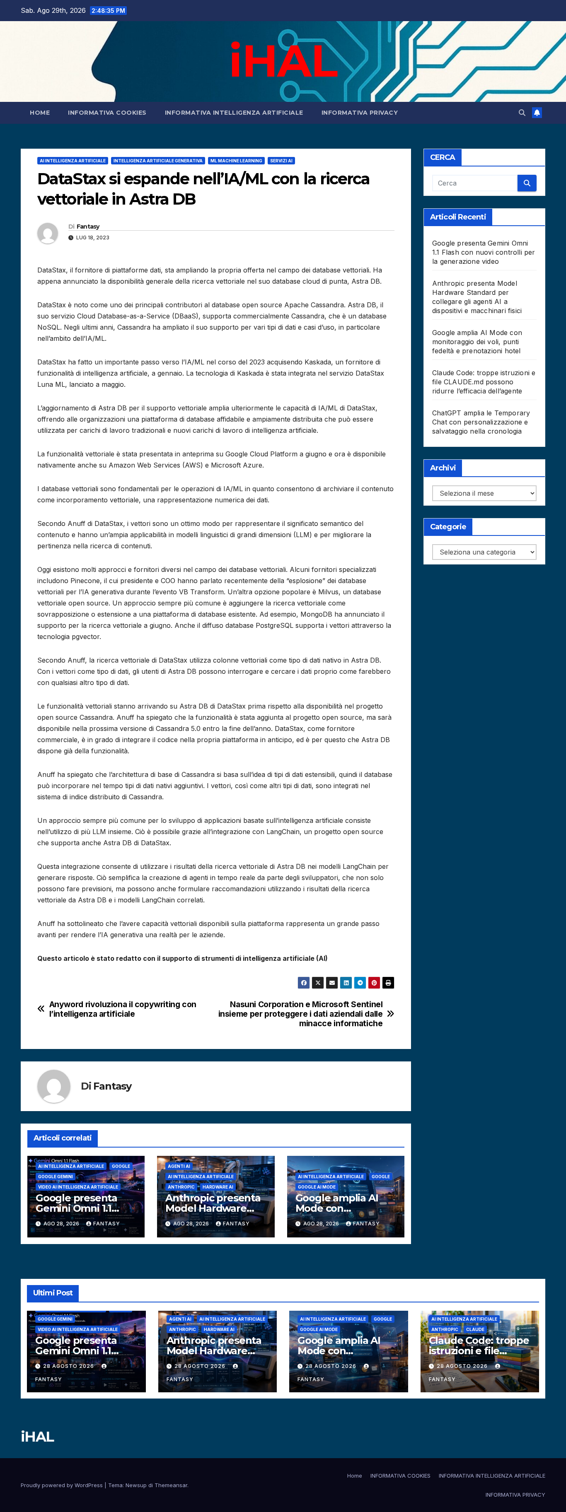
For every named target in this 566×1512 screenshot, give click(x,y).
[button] (522, 113)
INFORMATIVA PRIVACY (360, 112)
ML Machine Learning (236, 160)
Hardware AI (218, 1186)
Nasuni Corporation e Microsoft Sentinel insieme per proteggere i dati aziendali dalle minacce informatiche (300, 1014)
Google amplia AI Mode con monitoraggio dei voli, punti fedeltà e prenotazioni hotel (477, 341)
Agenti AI (179, 1166)
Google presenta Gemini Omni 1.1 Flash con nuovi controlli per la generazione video (483, 252)
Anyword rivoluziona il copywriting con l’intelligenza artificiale (122, 1009)
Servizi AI (281, 160)
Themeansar (171, 1485)
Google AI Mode (317, 1186)
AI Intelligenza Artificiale (73, 160)
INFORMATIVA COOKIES (107, 112)
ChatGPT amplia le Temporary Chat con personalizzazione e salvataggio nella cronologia (481, 422)
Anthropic (181, 1186)
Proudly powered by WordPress (62, 1485)
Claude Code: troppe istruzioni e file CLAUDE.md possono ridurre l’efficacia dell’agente (483, 382)
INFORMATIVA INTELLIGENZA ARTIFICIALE (234, 112)
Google (121, 1166)
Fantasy (88, 226)
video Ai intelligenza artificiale (78, 1186)
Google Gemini (55, 1176)
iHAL (283, 60)
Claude (475, 1329)
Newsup (136, 1485)
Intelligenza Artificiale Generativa (158, 160)
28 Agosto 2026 (69, 1366)
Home (40, 112)
